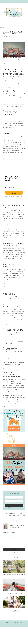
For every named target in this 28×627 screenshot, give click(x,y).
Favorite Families (14, 12)
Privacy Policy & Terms (8, 507)
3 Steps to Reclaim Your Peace (14, 593)
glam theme (14, 622)
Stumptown (17, 222)
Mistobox (17, 231)
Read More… (14, 532)
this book (20, 341)
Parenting (5, 36)
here (11, 87)
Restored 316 (20, 622)
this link (23, 235)
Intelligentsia (9, 222)
